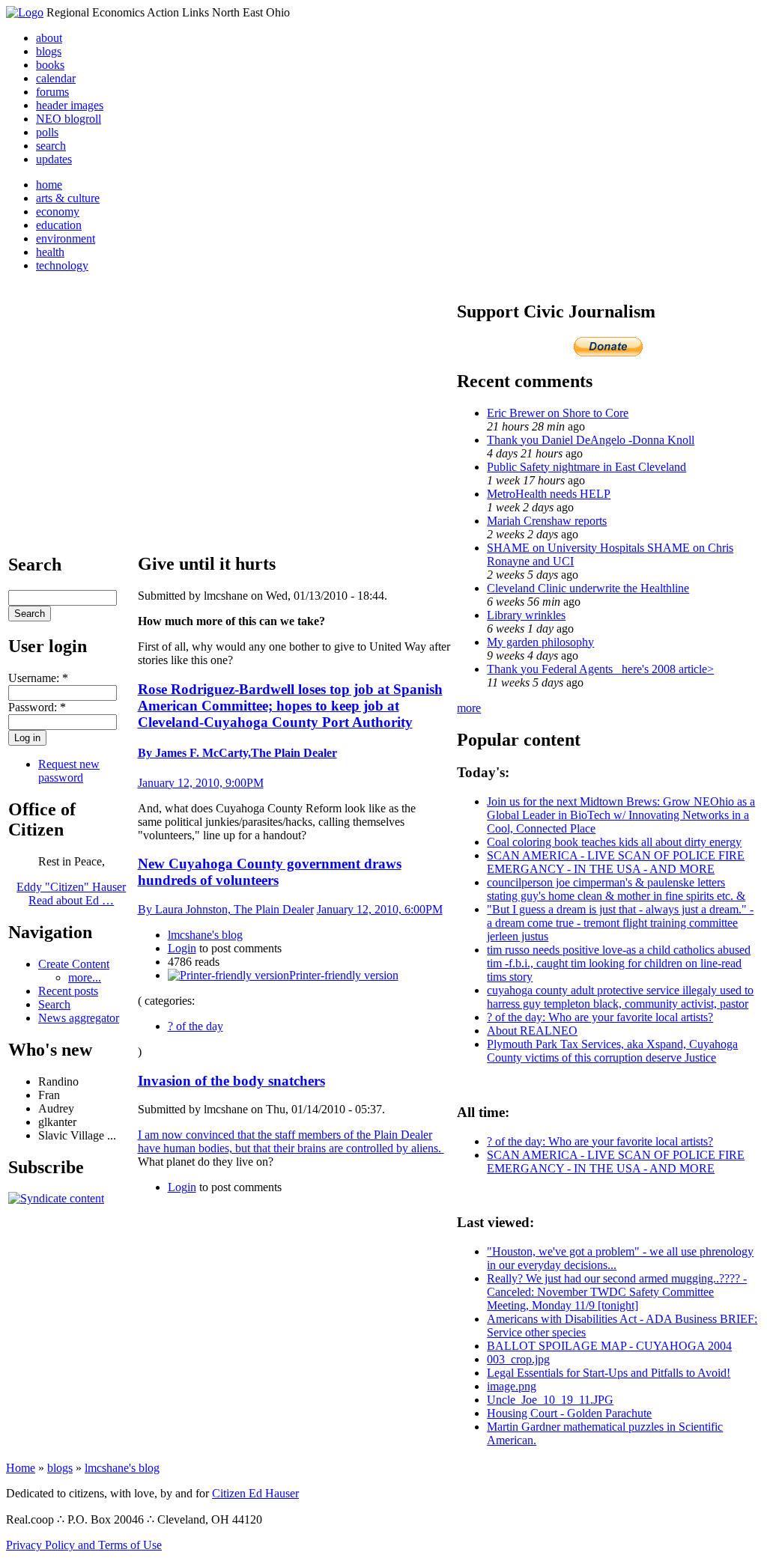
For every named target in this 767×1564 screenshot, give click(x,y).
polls (47, 132)
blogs (48, 51)
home (49, 184)
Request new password (69, 771)
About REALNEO (532, 1030)
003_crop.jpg (518, 1359)
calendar (56, 78)
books (50, 64)
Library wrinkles (526, 615)
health (50, 252)
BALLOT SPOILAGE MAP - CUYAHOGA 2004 (609, 1345)
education (59, 225)
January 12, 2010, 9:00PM (201, 782)
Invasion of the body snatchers (231, 1081)
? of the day (195, 1026)
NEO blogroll (68, 118)
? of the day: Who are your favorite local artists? (600, 1017)
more (469, 708)
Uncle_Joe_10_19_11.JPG (550, 1399)
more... (84, 977)
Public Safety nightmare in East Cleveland (586, 466)
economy (57, 211)
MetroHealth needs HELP (548, 493)
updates (54, 159)
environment (65, 238)
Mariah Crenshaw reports (547, 520)
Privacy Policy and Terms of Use (84, 1545)
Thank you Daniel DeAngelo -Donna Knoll (590, 439)
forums (52, 91)
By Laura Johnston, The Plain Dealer (226, 909)
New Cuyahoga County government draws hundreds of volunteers (269, 872)
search (51, 145)
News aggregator (78, 1017)
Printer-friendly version (343, 975)
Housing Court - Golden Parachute (569, 1413)
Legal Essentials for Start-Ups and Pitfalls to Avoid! (608, 1372)
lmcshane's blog (205, 934)
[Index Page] (24, 12)
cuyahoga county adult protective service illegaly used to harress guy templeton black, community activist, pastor (620, 997)
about (49, 37)
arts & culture (68, 198)
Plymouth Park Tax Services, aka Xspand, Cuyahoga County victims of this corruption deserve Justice (612, 1051)
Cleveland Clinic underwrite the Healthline (588, 588)
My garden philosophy (540, 642)
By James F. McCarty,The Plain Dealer (237, 752)
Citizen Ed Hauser (255, 1493)
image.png (511, 1386)
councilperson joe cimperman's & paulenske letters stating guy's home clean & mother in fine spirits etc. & (616, 889)
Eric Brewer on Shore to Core (557, 413)
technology (62, 265)
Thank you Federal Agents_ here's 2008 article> (600, 669)
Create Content (73, 964)
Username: (38, 678)
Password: (37, 707)
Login (182, 948)
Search (54, 1004)
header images (69, 105)
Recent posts (68, 991)
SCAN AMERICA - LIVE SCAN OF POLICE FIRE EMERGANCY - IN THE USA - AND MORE (616, 862)
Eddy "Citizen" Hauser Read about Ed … (71, 893)
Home (20, 1467)
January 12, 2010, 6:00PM (380, 909)
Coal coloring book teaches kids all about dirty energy (614, 842)
